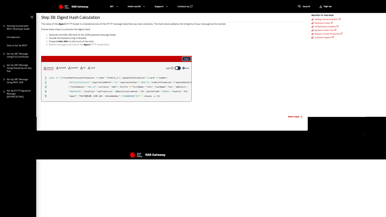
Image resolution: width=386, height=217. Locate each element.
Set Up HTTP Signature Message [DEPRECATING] (19, 93)
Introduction (13, 37)
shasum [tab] (50, 67)
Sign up (328, 6)
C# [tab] (84, 67)
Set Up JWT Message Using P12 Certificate (18, 55)
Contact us (183, 6)
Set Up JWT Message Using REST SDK (17, 81)
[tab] (114, 6)
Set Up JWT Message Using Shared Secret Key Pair (19, 67)
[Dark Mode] (178, 68)
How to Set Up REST (17, 45)
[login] (321, 7)
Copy (186, 58)
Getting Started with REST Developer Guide (18, 27)
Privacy (360, 135)
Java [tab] (93, 67)
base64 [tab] (62, 67)
